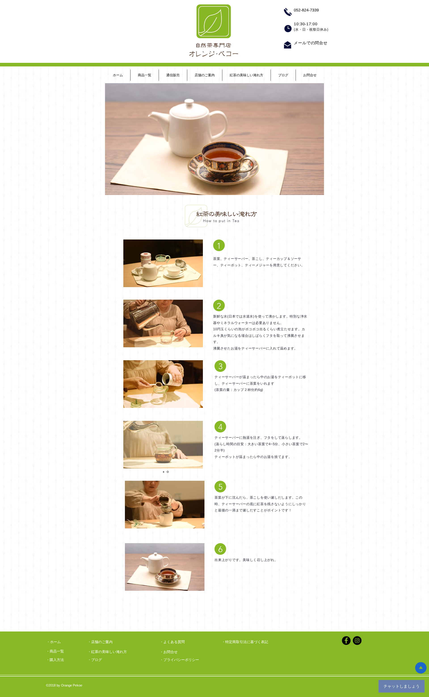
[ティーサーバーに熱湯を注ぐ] (163, 471)
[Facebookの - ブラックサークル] (346, 640)
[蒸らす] (168, 472)
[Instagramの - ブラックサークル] (357, 640)
